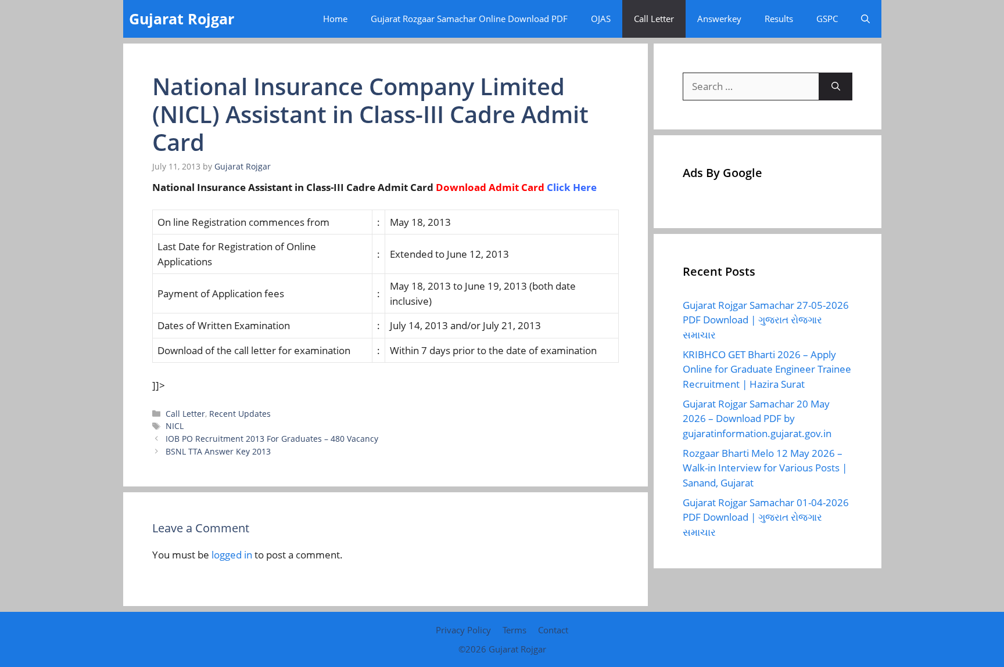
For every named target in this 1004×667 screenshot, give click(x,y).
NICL (175, 425)
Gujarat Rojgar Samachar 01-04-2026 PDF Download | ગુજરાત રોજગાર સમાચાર (766, 517)
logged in (231, 554)
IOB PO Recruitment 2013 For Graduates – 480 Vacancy (272, 438)
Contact (553, 630)
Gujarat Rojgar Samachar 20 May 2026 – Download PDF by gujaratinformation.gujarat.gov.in (757, 418)
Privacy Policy (463, 630)
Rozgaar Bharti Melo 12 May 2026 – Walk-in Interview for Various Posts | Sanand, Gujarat (765, 467)
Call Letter (654, 18)
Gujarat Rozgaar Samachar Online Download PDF (469, 18)
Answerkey (719, 18)
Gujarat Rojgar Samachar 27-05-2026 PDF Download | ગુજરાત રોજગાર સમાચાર (766, 319)
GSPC (827, 18)
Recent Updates (240, 413)
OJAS (601, 18)
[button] (865, 19)
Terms (514, 630)
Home (335, 18)
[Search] (835, 86)
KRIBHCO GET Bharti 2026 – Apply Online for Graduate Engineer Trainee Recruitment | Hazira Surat (767, 369)
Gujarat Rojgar (181, 18)
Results (779, 18)
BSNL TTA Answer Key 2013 (218, 451)
